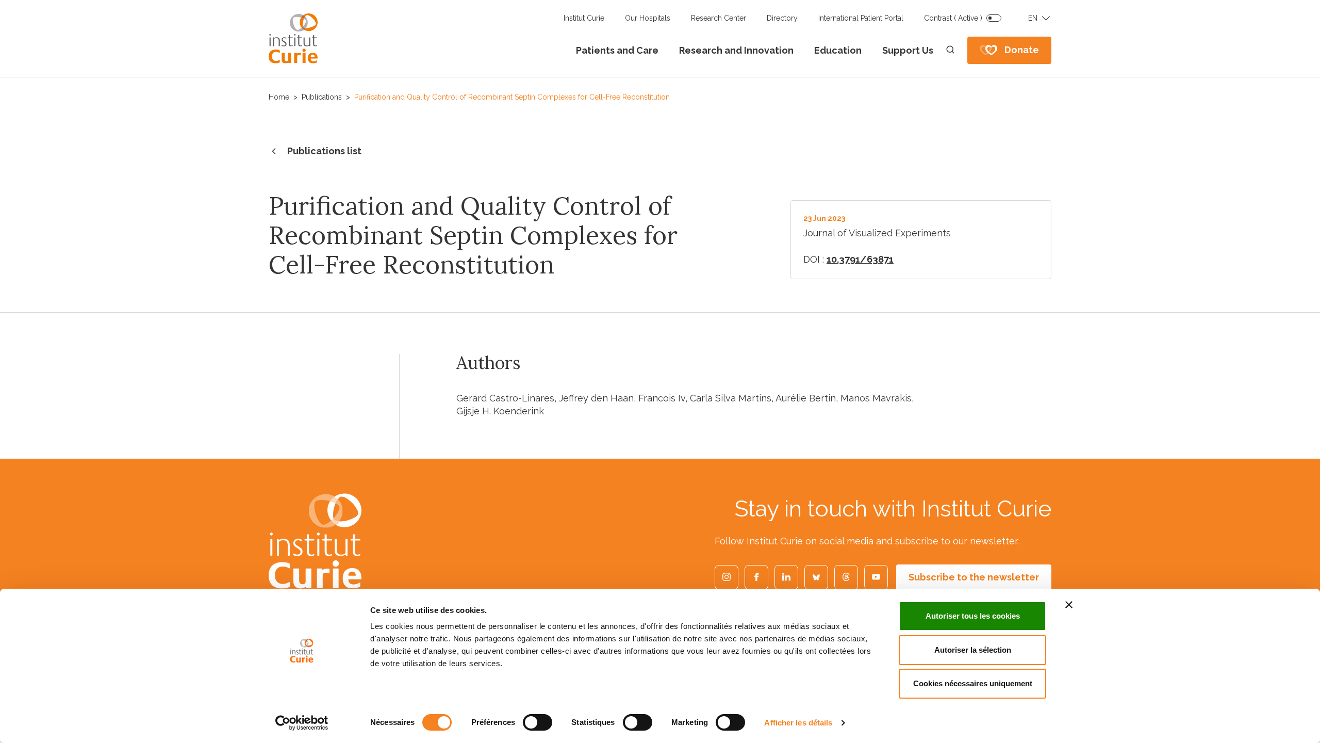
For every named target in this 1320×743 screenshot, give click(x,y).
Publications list (324, 151)
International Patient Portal (860, 18)
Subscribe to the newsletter (974, 577)
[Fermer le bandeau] (1068, 604)
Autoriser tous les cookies (973, 615)
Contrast (953, 18)
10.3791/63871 (860, 259)
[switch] (537, 722)
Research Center (718, 18)
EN (1032, 18)
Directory (782, 18)
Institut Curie (584, 18)
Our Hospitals (647, 18)
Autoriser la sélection (972, 649)
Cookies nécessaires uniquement (972, 683)
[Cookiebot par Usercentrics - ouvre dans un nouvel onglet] (302, 723)
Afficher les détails (798, 722)
